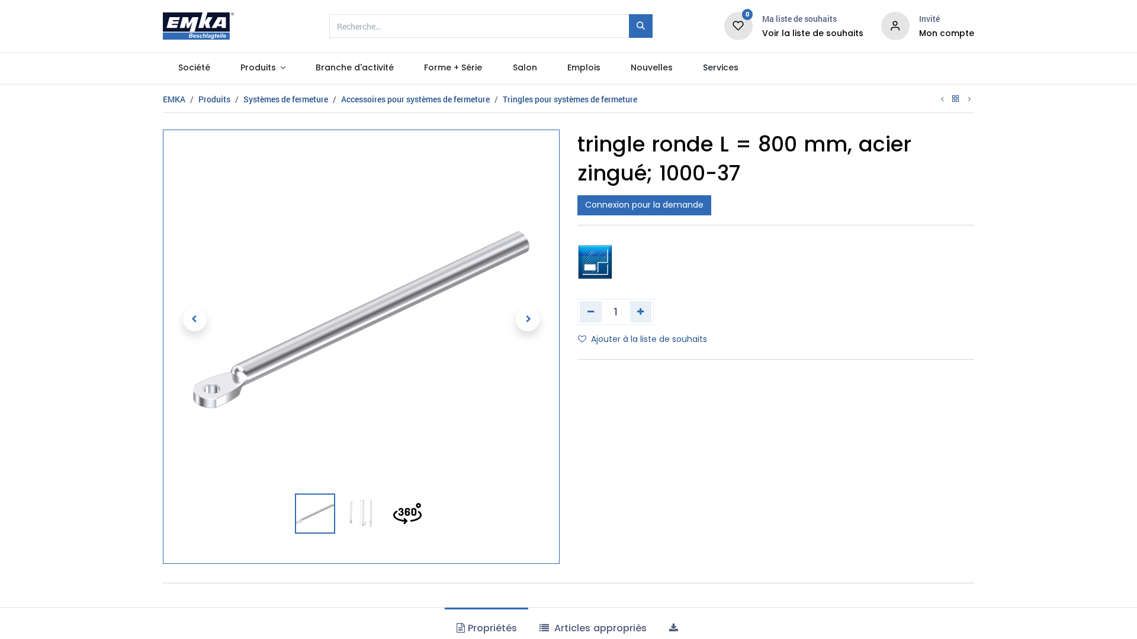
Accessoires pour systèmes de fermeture (415, 99)
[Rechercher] (641, 26)
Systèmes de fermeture (285, 99)
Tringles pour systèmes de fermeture (570, 99)
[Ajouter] (641, 311)
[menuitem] (194, 68)
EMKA (174, 99)
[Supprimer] (591, 311)
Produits (214, 99)
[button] (194, 319)
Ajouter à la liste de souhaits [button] (649, 339)
